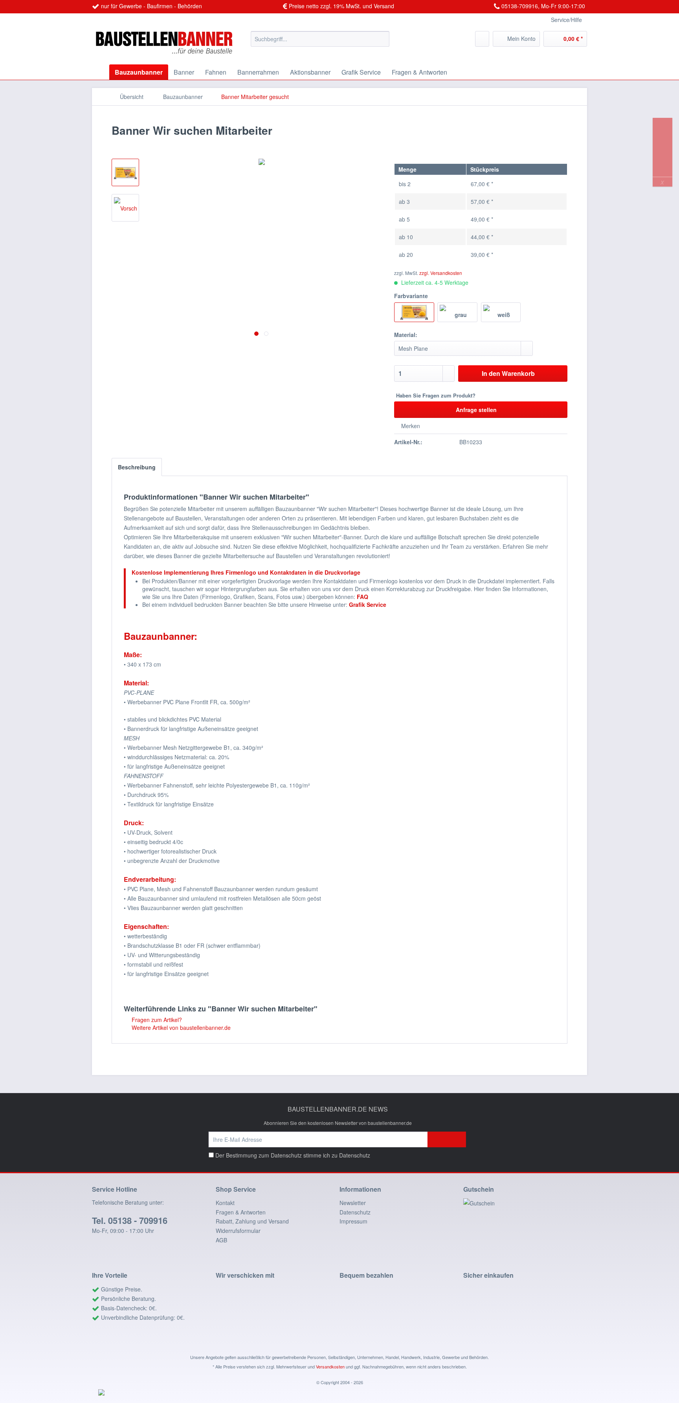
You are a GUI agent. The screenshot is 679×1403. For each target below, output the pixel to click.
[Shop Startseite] (168, 45)
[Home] (100, 72)
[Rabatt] (525, 1203)
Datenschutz (354, 1155)
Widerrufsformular (238, 1230)
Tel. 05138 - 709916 (129, 1220)
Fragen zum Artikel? (156, 1020)
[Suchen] (382, 39)
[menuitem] (320, 39)
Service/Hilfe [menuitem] (566, 20)
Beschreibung (137, 467)
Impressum (353, 1221)
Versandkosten (330, 1366)
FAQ (362, 597)
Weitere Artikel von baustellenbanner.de (180, 1027)
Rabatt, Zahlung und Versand (252, 1221)
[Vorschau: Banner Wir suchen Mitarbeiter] (125, 172)
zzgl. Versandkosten (440, 272)
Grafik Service (367, 604)
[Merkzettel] (482, 39)
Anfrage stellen (476, 410)
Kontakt (225, 1203)
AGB (221, 1240)
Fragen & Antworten (241, 1212)
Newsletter (353, 1203)
